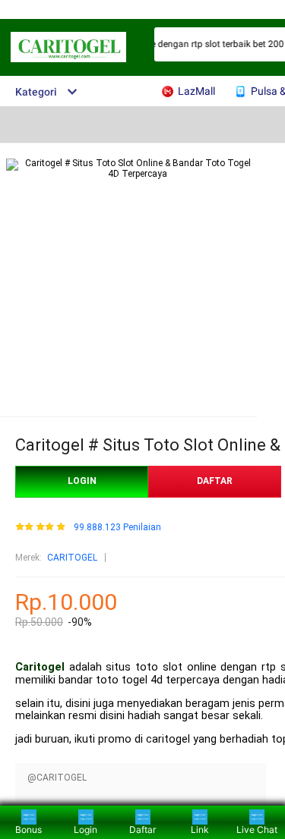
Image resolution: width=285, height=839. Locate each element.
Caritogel (40, 667)
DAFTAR (215, 481)
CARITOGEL (72, 557)
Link (200, 829)
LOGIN (82, 481)
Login (85, 829)
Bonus (28, 829)
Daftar (142, 829)
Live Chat (256, 829)
